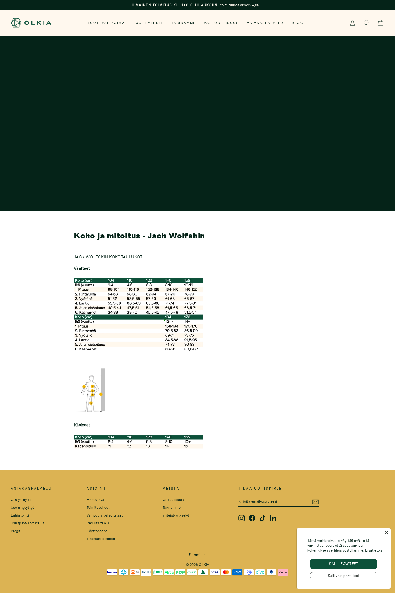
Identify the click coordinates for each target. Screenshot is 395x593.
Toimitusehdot (98, 508)
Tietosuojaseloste (101, 539)
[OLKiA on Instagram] (241, 518)
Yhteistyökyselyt (176, 515)
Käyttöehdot (97, 531)
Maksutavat (96, 500)
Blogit (300, 23)
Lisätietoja (373, 550)
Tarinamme (183, 23)
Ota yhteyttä (21, 500)
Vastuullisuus (221, 23)
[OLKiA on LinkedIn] (273, 518)
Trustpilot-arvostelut (27, 523)
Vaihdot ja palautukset (105, 515)
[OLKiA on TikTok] (262, 518)
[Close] (386, 532)
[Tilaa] (315, 501)
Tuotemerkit (148, 23)
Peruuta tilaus (98, 523)
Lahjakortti (20, 515)
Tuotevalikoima (106, 23)
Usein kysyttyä (22, 508)
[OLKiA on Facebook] (252, 518)
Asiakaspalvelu (265, 23)
